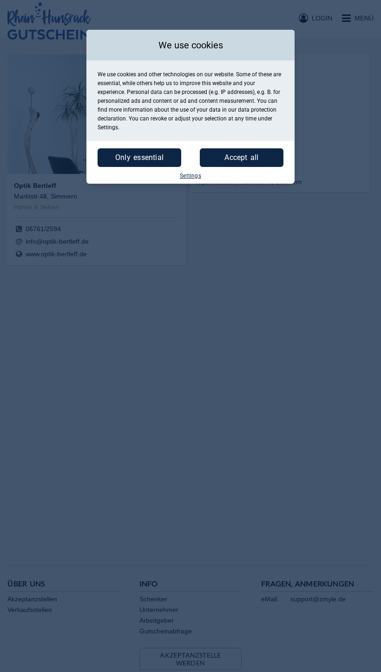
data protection (257, 109)
